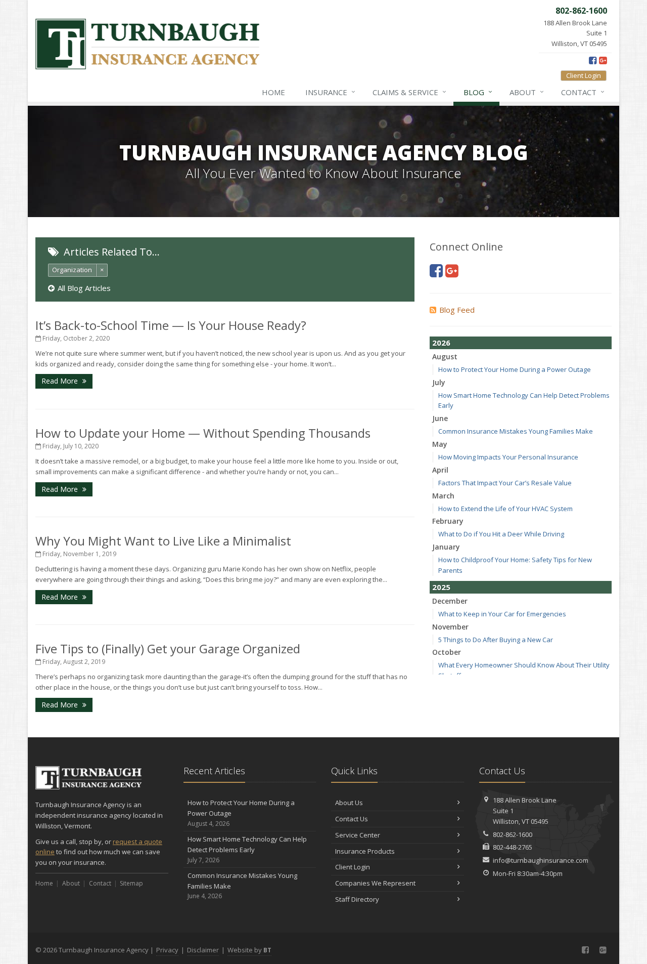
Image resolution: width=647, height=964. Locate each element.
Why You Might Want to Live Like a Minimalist (163, 540)
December (450, 601)
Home (273, 92)
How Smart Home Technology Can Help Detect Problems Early (247, 849)
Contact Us (351, 818)
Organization (72, 269)
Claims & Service (409, 92)
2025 (441, 587)
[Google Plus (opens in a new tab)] (603, 60)
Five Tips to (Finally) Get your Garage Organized (167, 648)
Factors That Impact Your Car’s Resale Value (505, 482)
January (446, 547)
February (448, 521)
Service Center (357, 835)
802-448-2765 (512, 847)
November (450, 627)
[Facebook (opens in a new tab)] (592, 60)
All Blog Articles (84, 288)
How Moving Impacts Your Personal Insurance (508, 457)
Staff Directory (357, 899)
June (440, 418)
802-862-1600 (512, 834)
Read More (60, 381)
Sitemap (131, 883)
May (439, 444)
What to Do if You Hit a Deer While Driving (501, 533)
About (527, 92)
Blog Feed (457, 310)
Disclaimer (203, 949)
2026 (441, 343)
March (443, 495)
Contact (583, 92)
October (446, 652)
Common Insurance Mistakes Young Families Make (515, 431)
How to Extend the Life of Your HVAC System (505, 508)
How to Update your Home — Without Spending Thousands (203, 433)
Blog (478, 92)
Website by (249, 949)
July (438, 382)
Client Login (583, 75)
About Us (349, 802)
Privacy (167, 949)
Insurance (330, 92)
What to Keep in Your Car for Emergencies (502, 613)
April (440, 470)
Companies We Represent (375, 883)
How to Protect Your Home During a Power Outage (514, 369)
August (444, 356)
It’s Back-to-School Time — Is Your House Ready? (170, 325)
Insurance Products (365, 851)
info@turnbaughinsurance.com (540, 860)
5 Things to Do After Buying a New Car (495, 639)
